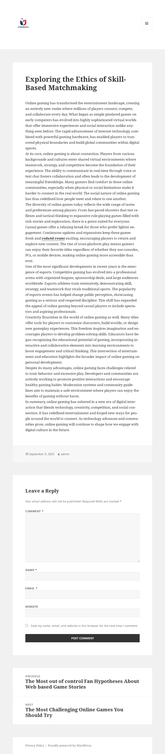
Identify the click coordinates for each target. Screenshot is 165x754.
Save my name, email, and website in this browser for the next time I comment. (84, 626)
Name (31, 570)
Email (31, 588)
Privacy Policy (34, 745)
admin (65, 454)
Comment (34, 511)
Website (31, 606)
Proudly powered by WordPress (69, 745)
